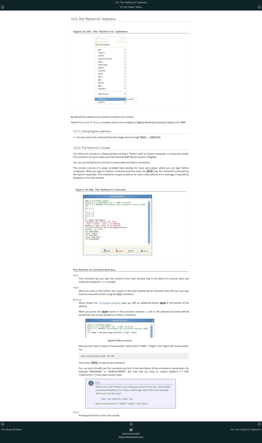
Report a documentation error (131, 437)
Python (98, 122)
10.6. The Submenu (245, 429)
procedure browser (110, 302)
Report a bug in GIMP (131, 433)
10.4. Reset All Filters (11, 429)
